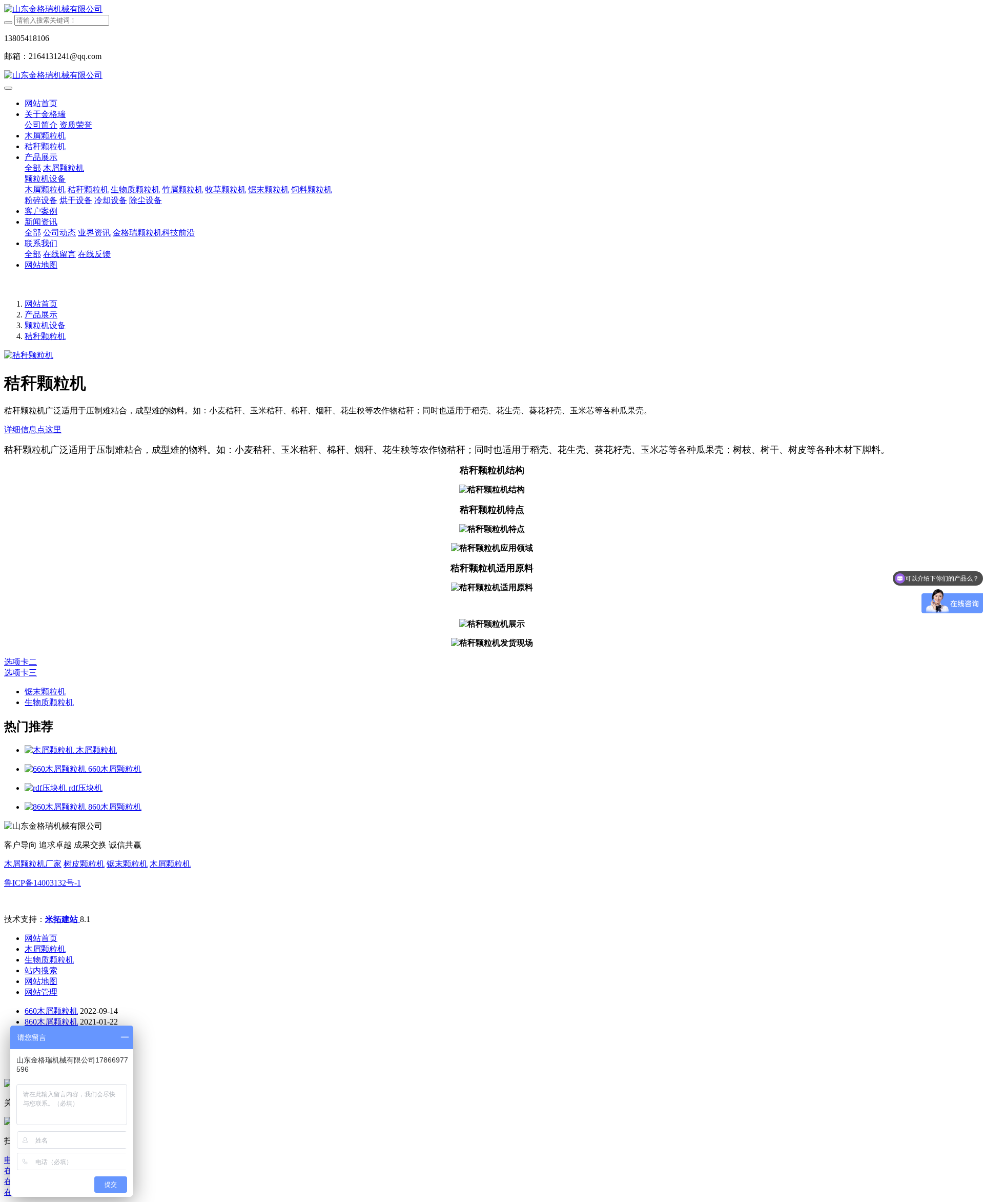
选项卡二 (20, 661)
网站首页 (41, 103)
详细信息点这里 (32, 429)
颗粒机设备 (45, 325)
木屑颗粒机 (170, 863)
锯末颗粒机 (127, 863)
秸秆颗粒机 (45, 336)
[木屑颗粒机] (50, 750)
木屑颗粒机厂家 (32, 863)
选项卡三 (20, 672)
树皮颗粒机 (84, 863)
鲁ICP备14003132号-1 (42, 882)
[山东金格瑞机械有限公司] (492, 9)
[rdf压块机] (47, 788)
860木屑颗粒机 (51, 1021)
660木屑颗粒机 (51, 1011)
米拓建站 (62, 919)
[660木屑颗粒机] (56, 769)
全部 (33, 168)
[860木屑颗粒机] (56, 807)
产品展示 (41, 314)
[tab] (492, 430)
